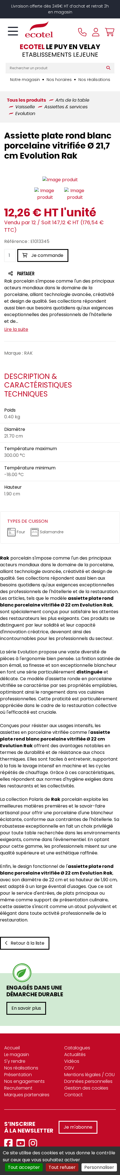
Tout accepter (24, 1167)
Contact (73, 1095)
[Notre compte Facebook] (9, 1143)
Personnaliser (99, 1167)
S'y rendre (14, 1061)
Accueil (12, 1048)
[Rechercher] (109, 68)
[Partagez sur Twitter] (47, 274)
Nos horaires (59, 79)
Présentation (18, 1074)
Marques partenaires (26, 1095)
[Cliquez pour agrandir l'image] (60, 179)
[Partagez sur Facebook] (37, 274)
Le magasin (16, 1054)
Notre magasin (25, 79)
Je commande (46, 255)
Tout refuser (62, 1167)
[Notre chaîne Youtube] (22, 1143)
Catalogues (77, 1048)
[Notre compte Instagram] (34, 1143)
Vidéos (71, 1061)
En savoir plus (26, 1008)
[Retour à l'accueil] (29, 29)
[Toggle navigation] (13, 31)
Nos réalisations (94, 79)
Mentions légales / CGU (89, 1074)
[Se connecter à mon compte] (95, 32)
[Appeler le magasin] (82, 32)
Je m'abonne (78, 1127)
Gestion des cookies (86, 1088)
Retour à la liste (27, 943)
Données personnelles (88, 1081)
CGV (69, 1068)
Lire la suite (16, 329)
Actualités (75, 1054)
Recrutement (18, 1088)
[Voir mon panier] (108, 32)
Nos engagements (24, 1081)
